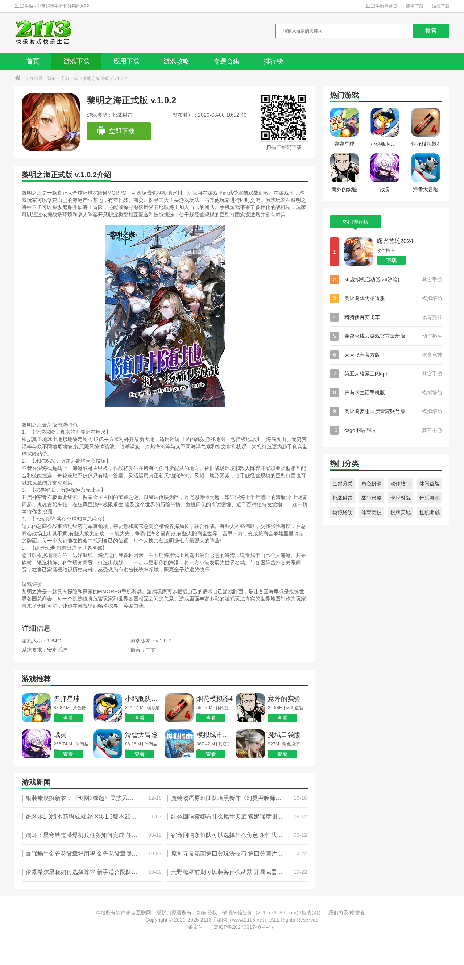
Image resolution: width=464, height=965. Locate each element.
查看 (68, 718)
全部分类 (342, 483)
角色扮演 (371, 483)
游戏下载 (441, 6)
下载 (391, 260)
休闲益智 (429, 483)
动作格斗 (400, 483)
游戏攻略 (176, 61)
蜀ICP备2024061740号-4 (242, 927)
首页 (33, 61)
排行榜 (273, 61)
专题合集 (227, 61)
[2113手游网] (48, 32)
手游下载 (69, 78)
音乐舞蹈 (429, 498)
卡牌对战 (400, 498)
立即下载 (122, 131)
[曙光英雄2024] (358, 251)
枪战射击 (342, 498)
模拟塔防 (342, 512)
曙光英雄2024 (395, 241)
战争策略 (371, 498)
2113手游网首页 (381, 6)
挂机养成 (429, 512)
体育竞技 (371, 512)
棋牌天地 (400, 512)
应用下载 (414, 6)
